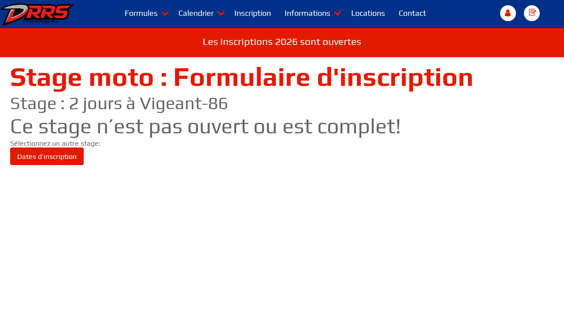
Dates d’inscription (47, 156)
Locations (368, 13)
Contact (412, 13)
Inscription (252, 13)
